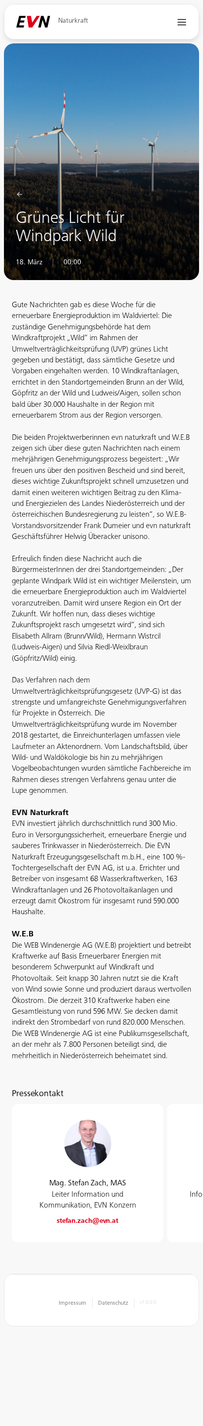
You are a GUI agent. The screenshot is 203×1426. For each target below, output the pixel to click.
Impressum (72, 1303)
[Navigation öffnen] (182, 22)
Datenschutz (113, 1303)
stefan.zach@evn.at (87, 1221)
